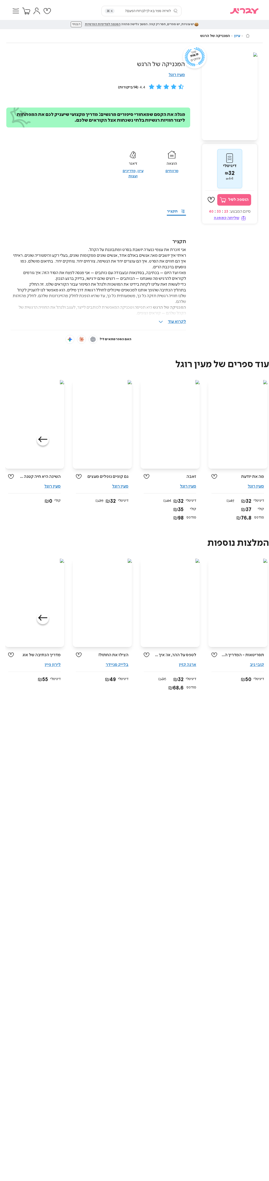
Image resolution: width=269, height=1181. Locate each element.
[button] (16, 11)
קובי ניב (257, 664)
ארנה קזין (187, 664)
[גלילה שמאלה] (43, 440)
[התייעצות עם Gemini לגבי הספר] (69, 339)
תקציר (172, 211)
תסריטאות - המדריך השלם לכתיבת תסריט (242, 655)
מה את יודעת (252, 476)
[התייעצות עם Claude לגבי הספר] (81, 339)
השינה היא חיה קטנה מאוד (39, 476)
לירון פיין (53, 664)
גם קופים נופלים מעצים (107, 476)
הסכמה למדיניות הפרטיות (103, 24)
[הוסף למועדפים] (211, 200)
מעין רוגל (177, 74)
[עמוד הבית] (247, 35)
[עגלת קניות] (26, 11)
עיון (237, 36)
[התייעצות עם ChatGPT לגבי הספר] (93, 339)
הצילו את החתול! (113, 655)
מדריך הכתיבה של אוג (41, 655)
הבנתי (76, 24)
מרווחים (171, 171)
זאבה (191, 476)
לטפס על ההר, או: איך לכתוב (174, 655)
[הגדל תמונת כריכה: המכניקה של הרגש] (229, 96)
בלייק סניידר (117, 664)
